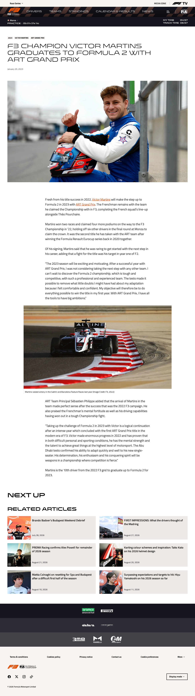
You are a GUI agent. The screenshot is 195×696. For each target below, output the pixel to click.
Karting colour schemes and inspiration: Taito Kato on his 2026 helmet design (153, 549)
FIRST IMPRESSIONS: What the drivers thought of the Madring (153, 522)
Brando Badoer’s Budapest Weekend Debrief (58, 520)
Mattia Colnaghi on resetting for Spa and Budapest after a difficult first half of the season (62, 576)
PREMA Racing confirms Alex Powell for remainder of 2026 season (62, 549)
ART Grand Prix (85, 204)
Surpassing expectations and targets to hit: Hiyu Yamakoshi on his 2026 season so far (152, 576)
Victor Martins (101, 199)
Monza (13, 20)
